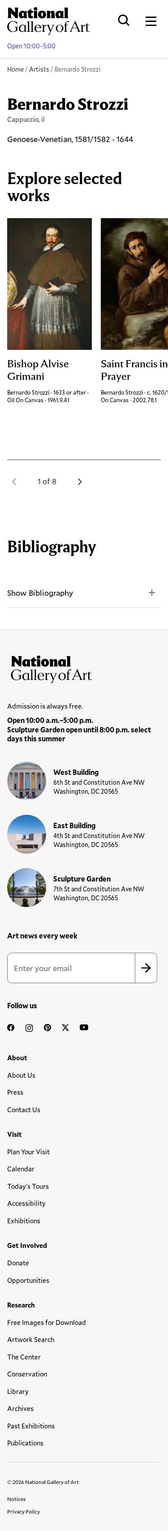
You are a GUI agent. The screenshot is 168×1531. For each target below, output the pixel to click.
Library (18, 1391)
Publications (25, 1442)
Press (15, 1092)
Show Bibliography (40, 592)
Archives (20, 1408)
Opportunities (28, 1280)
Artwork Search (30, 1339)
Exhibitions (23, 1220)
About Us (21, 1075)
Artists (39, 69)
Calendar (20, 1168)
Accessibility (26, 1203)
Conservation (27, 1373)
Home (15, 69)
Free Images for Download (46, 1322)
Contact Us (23, 1109)
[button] (14, 481)
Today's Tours (28, 1186)
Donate (18, 1262)
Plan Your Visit (28, 1151)
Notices (16, 1498)
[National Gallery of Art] (84, 667)
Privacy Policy (23, 1511)
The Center (24, 1356)
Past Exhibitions (31, 1425)
